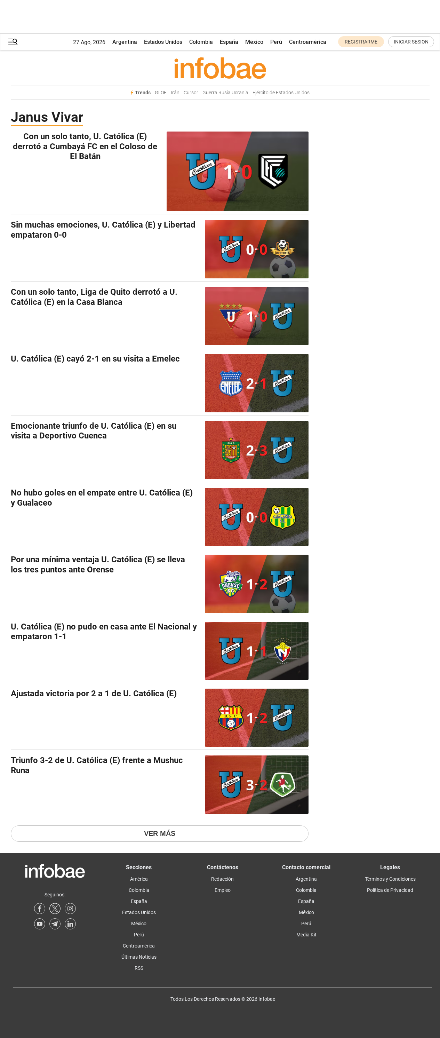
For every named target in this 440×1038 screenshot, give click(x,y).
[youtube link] (39, 923)
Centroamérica (307, 42)
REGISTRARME (361, 42)
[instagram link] (70, 908)
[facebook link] (39, 908)
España (229, 42)
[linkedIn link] (70, 923)
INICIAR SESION (411, 42)
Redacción (222, 879)
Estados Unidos (163, 42)
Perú (276, 42)
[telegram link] (55, 923)
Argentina (124, 42)
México (254, 42)
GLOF (161, 92)
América (139, 879)
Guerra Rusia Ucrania (225, 92)
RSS (139, 968)
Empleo (223, 890)
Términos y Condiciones (390, 879)
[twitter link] (55, 908)
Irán (175, 92)
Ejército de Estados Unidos (281, 92)
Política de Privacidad (390, 890)
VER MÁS (159, 833)
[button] (13, 42)
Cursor (191, 92)
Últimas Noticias (139, 957)
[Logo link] (220, 68)
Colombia (201, 42)
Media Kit (306, 934)
